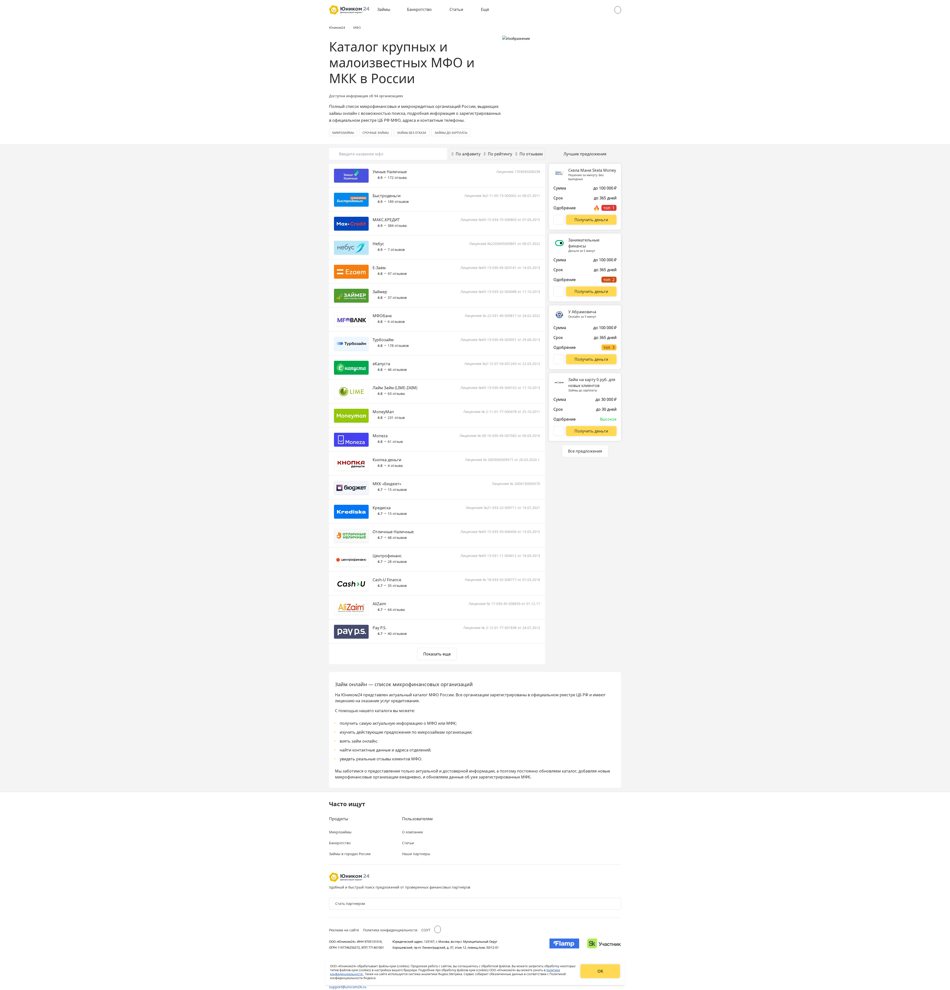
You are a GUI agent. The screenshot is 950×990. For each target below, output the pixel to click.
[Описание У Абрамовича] (558, 359)
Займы (383, 9)
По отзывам (531, 154)
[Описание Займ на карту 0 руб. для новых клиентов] (558, 431)
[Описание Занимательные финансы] (558, 291)
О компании (412, 832)
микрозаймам (431, 732)
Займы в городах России (350, 853)
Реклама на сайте (344, 930)
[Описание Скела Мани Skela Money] (558, 220)
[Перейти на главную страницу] (349, 10)
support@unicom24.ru (347, 987)
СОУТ (425, 930)
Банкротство (419, 9)
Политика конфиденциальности (390, 930)
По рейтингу (500, 154)
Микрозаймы (340, 832)
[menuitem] (387, 9)
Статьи (456, 9)
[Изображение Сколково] (604, 944)
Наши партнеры (416, 853)
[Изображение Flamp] (564, 944)
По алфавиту (468, 154)
